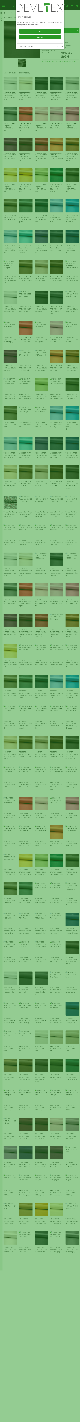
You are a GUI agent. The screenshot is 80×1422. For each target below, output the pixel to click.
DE (58, 46)
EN (62, 46)
